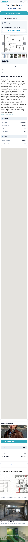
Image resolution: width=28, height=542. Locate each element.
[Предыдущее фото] (3, 43)
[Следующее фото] (24, 43)
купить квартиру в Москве (7, 114)
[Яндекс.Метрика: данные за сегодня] (14, 465)
